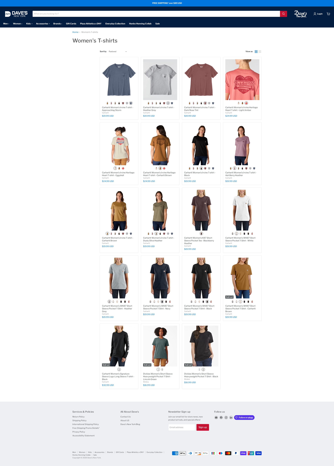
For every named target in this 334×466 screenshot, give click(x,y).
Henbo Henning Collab (140, 23)
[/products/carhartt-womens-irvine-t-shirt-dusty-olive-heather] (160, 210)
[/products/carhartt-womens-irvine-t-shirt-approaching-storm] (119, 79)
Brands (57, 23)
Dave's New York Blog (130, 424)
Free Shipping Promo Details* (86, 428)
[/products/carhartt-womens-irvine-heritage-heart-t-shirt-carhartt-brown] (160, 144)
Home (75, 32)
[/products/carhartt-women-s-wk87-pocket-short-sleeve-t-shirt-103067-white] (242, 210)
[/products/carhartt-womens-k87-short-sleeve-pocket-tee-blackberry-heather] (201, 210)
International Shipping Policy (85, 424)
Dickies (146, 382)
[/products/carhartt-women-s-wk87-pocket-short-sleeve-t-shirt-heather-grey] (119, 278)
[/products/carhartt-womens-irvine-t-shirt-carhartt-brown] (119, 210)
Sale (157, 23)
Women (17, 23)
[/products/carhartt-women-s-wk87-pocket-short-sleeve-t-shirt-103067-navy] (160, 278)
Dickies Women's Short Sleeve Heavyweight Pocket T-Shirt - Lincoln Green (157, 377)
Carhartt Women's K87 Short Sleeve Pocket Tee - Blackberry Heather (199, 241)
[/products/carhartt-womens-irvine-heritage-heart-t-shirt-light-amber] (242, 79)
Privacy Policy (78, 432)
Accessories (42, 23)
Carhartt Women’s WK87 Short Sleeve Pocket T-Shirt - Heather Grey (117, 309)
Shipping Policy (79, 420)
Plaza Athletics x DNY (91, 23)
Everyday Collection (115, 23)
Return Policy (78, 417)
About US (124, 420)
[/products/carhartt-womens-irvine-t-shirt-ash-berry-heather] (242, 144)
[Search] (283, 14)
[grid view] (256, 51)
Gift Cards (71, 23)
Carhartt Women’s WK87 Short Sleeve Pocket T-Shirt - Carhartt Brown (240, 309)
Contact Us (125, 417)
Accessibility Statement (83, 435)
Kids (28, 23)
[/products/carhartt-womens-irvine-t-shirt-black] (201, 144)
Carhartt (105, 113)
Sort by (103, 51)
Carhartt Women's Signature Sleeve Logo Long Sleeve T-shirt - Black (118, 377)
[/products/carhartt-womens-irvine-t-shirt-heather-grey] (160, 79)
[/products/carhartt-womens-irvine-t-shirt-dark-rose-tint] (201, 79)
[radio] (107, 103)
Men (5, 23)
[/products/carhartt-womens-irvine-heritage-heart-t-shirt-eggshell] (119, 144)
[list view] (260, 51)
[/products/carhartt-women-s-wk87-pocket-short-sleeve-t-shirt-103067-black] (201, 278)
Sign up (203, 427)
